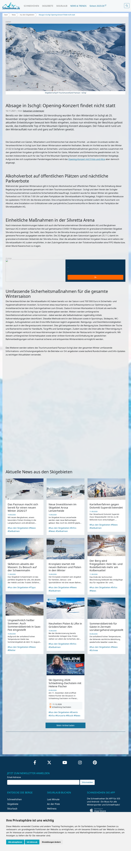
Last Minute (53, 799)
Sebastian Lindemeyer (33, 110)
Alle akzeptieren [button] (15, 842)
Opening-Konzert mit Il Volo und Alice (86, 159)
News (14, 15)
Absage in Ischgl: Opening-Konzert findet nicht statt (57, 15)
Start (6, 15)
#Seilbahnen (14, 531)
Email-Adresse (14, 777)
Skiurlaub (61, 5)
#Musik (69, 715)
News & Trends (78, 5)
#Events (74, 712)
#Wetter (12, 650)
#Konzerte (60, 715)
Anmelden (88, 782)
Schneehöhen (31, 5)
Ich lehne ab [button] (32, 842)
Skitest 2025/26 (97, 5)
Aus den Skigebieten (27, 15)
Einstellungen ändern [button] (51, 842)
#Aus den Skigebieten (18, 528)
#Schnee (94, 650)
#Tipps (32, 587)
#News (32, 528)
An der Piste (53, 803)
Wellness (51, 808)
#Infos (73, 528)
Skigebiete (47, 5)
